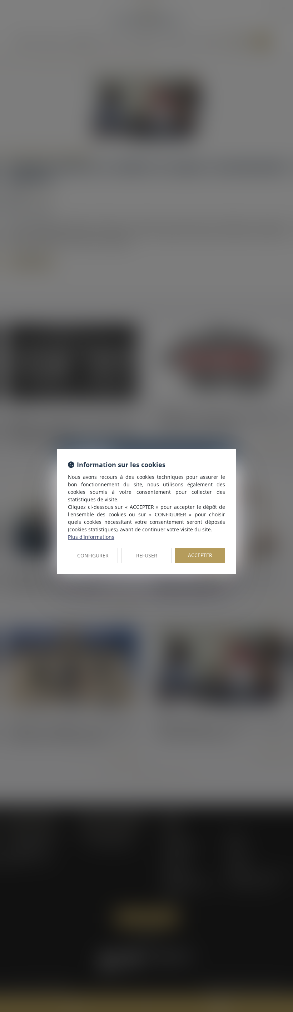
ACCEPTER (200, 555)
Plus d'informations (91, 536)
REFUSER (146, 555)
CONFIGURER (93, 555)
